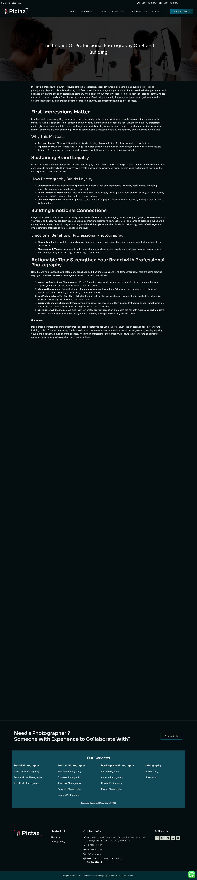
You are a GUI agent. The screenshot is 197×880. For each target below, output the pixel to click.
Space (156, 11)
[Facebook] (162, 838)
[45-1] (53, 434)
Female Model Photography (28, 777)
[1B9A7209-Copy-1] (53, 619)
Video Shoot (151, 777)
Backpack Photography (69, 771)
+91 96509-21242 (94, 845)
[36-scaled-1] (143, 378)
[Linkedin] (167, 838)
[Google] (173, 838)
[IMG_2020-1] (98, 619)
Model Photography (26, 765)
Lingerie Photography (68, 795)
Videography (153, 765)
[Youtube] (178, 838)
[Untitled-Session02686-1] (143, 508)
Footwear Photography (69, 777)
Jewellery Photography (69, 783)
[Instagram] (157, 838)
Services (87, 11)
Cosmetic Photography (69, 789)
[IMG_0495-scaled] (53, 512)
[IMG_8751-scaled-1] (98, 445)
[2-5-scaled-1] (98, 512)
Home (73, 11)
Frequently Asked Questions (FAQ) (98, 803)
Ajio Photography (110, 771)
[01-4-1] (53, 686)
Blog (104, 11)
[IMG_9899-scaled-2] (143, 445)
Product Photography (71, 765)
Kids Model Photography (26, 783)
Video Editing (151, 771)
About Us (118, 11)
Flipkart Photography (111, 783)
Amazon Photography (112, 777)
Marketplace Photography (117, 765)
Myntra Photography (111, 789)
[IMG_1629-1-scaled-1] (143, 564)
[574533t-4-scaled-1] (143, 623)
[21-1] (53, 374)
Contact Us (139, 11)
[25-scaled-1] (98, 374)
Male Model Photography (27, 771)
